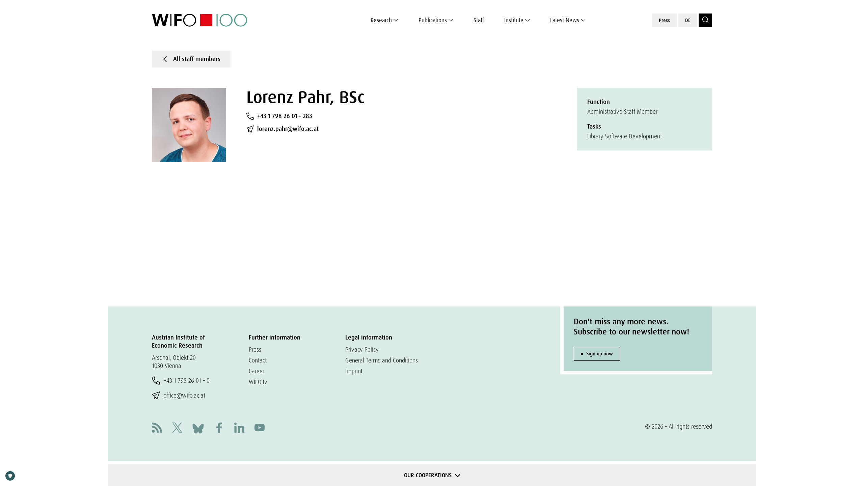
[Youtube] (259, 428)
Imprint (353, 371)
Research (381, 20)
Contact (258, 360)
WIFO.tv (258, 382)
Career (256, 371)
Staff (479, 20)
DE (687, 20)
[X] (177, 428)
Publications (432, 20)
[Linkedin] (239, 428)
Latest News (564, 20)
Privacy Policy (362, 349)
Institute (513, 20)
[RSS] (157, 428)
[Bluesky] (198, 427)
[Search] (705, 20)
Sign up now (599, 353)
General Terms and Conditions (381, 360)
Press (664, 20)
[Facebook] (219, 428)
